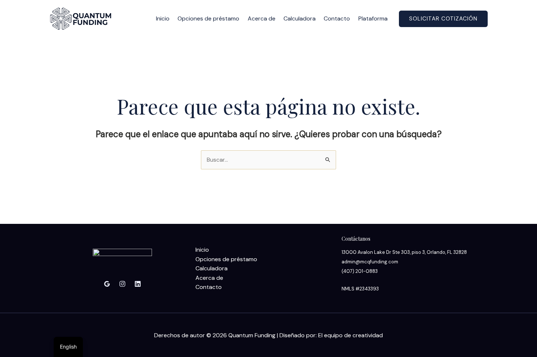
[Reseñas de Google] (107, 284)
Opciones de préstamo (208, 18)
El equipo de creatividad (350, 335)
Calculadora (299, 18)
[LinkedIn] (137, 284)
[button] (443, 19)
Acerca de (261, 18)
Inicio (163, 18)
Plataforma (373, 18)
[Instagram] (122, 284)
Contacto (337, 18)
